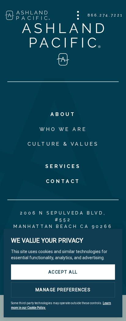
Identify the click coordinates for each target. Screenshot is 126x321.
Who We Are (63, 129)
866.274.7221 (105, 15)
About (63, 114)
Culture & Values (63, 144)
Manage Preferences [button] (63, 289)
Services (62, 166)
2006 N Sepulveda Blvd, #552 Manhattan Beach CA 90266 (62, 220)
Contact (63, 181)
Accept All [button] (63, 272)
